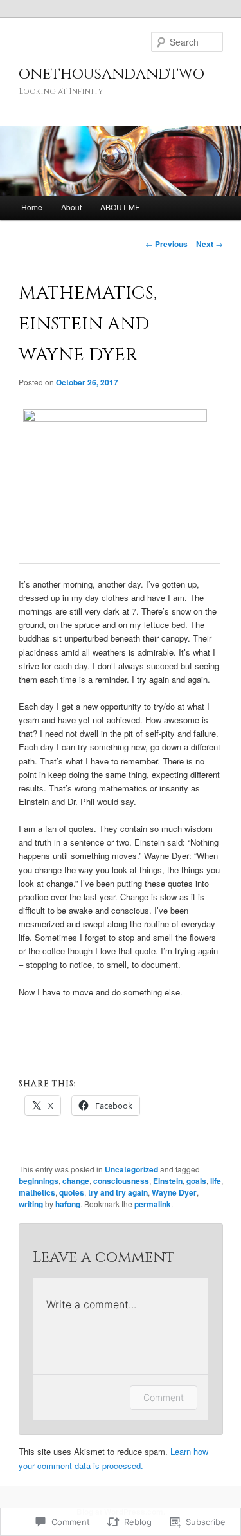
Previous (166, 244)
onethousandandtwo (111, 74)
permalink (152, 1204)
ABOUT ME (120, 206)
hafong (67, 1204)
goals (196, 1181)
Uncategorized (131, 1169)
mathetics (37, 1192)
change (75, 1181)
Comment (163, 1397)
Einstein (168, 1181)
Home (31, 206)
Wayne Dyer (174, 1192)
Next (209, 244)
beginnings (38, 1181)
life (215, 1181)
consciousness (121, 1181)
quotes (71, 1192)
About (71, 206)
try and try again (118, 1192)
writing (31, 1204)
